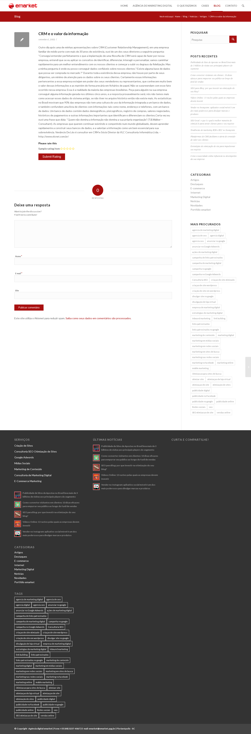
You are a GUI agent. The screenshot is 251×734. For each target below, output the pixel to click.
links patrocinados (201, 324)
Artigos (203, 16)
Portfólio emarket (201, 209)
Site (17, 290)
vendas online (223, 412)
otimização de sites (222, 385)
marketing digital (226, 335)
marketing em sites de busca (205, 351)
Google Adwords (24, 457)
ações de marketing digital (204, 252)
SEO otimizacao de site (202, 412)
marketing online (225, 362)
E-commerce (198, 188)
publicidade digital (201, 390)
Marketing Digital (200, 196)
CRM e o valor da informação (63, 33)
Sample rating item (49, 148)
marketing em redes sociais (205, 346)
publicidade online (225, 401)
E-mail (18, 273)
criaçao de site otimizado (222, 280)
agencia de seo (199, 235)
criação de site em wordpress (206, 291)
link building (219, 318)
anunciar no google (216, 241)
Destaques (197, 184)
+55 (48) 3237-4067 (70, 728)
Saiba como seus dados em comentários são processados (98, 318)
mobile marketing (200, 368)
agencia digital (217, 235)
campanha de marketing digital (206, 263)
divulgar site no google (203, 296)
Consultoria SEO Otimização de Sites (35, 451)
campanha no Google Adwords (206, 274)
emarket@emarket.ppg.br (102, 728)
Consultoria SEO (200, 280)
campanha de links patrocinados (207, 257)
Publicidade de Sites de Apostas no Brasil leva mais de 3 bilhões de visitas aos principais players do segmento (213, 65)
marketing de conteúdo (203, 335)
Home (177, 16)
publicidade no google (202, 401)
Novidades (197, 205)
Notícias (194, 16)
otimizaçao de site (200, 385)
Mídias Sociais (22, 463)
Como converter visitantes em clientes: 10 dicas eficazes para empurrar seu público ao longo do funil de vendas (212, 78)
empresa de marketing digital (206, 307)
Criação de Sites (23, 445)
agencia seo (198, 241)
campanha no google (201, 269)
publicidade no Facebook (204, 396)
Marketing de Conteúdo (28, 469)
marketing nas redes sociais (205, 357)
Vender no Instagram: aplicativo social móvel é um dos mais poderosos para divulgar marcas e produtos (213, 110)
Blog (17, 16)
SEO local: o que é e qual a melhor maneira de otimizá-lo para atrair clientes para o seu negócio (212, 122)
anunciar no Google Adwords (206, 246)
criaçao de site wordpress (204, 285)
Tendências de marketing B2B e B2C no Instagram (213, 129)
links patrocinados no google (205, 329)
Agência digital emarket (40, 728)
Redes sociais (198, 407)
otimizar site (198, 379)
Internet (195, 192)
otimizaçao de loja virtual (218, 379)
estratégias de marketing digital (207, 313)
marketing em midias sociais (205, 340)
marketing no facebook (203, 362)
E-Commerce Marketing (28, 481)
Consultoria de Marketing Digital (32, 475)
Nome (18, 256)
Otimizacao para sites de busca (206, 374)
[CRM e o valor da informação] (21, 39)
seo (210, 407)
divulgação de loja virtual (204, 302)
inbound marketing (201, 318)
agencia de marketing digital (205, 230)
